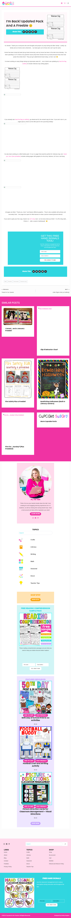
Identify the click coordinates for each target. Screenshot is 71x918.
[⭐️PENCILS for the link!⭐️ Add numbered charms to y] (66, 835)
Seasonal (34, 569)
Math (32, 561)
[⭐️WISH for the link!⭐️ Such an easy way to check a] (4, 835)
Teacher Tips (35, 583)
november (16, 281)
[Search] (65, 844)
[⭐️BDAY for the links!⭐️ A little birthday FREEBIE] (48, 835)
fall (5, 281)
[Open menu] (61, 3)
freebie (10, 281)
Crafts (33, 540)
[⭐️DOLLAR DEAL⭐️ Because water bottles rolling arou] (22, 835)
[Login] (68, 3)
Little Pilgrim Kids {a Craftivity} (61, 291)
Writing (33, 554)
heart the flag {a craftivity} (22, 119)
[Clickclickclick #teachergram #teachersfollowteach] (13, 835)
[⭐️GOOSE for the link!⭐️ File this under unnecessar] (57, 835)
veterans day (23, 281)
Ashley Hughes (65, 915)
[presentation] (18, 316)
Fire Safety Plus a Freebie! (15, 401)
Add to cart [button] (28, 715)
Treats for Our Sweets (8, 291)
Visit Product (41, 715)
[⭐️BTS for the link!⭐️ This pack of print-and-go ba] (40, 835)
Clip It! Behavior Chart (49, 349)
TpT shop (32, 219)
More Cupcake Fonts (48, 421)
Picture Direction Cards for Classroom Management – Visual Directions (36, 811)
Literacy (33, 547)
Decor (33, 576)
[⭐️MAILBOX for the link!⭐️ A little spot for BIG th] (31, 835)
